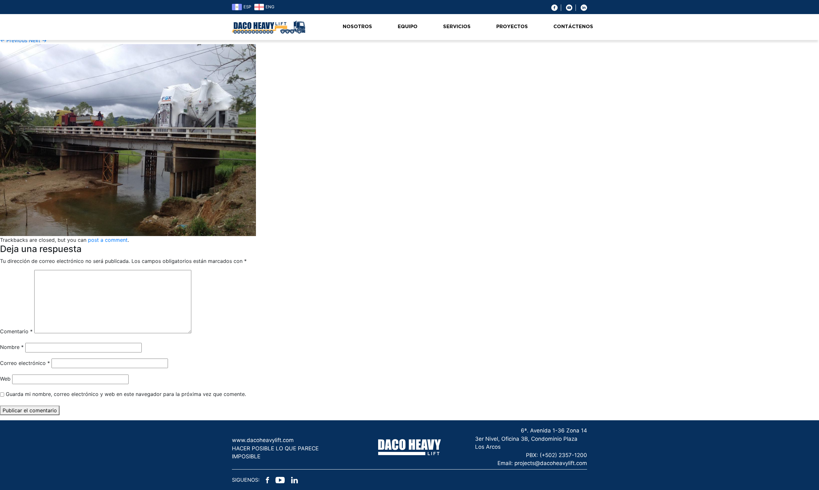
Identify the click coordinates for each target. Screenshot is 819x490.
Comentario (16, 331)
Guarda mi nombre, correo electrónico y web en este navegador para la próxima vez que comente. (126, 394)
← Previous (13, 40)
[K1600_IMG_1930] (128, 140)
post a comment (108, 240)
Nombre (12, 347)
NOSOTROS (357, 27)
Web (5, 378)
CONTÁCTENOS (573, 27)
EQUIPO (407, 27)
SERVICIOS (457, 27)
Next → (38, 40)
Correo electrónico (25, 363)
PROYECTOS (512, 27)
